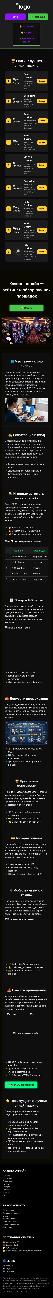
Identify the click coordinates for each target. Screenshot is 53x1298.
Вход (15, 16)
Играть (42, 81)
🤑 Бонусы (26, 32)
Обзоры (6, 1186)
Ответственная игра (12, 1224)
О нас (5, 1216)
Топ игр (6, 1184)
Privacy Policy (9, 1218)
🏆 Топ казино (27, 26)
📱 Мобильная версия (26, 40)
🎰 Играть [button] (26, 308)
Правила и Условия (11, 1213)
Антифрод (7, 1227)
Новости (6, 1175)
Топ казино (8, 1178)
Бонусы (6, 1192)
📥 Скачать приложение (21, 1084)
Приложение (8, 1181)
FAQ (5, 1195)
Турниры (6, 1189)
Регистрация (38, 16)
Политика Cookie (10, 1221)
